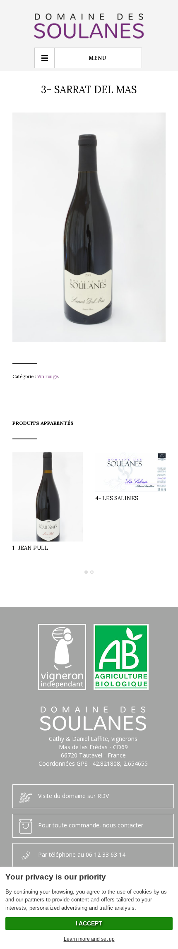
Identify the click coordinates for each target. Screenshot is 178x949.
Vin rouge (47, 376)
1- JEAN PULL (30, 547)
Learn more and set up (89, 939)
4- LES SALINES (116, 498)
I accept (89, 923)
